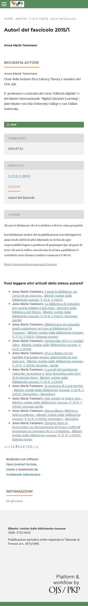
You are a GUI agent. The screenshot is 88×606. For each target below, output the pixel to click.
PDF (13, 124)
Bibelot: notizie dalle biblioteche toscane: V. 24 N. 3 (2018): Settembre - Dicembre (46, 417)
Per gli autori (14, 501)
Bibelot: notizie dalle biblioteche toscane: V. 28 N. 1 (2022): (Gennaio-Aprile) (45, 316)
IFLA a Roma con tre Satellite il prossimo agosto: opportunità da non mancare (44, 357)
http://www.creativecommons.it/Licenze (30, 264)
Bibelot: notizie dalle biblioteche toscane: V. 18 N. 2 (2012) (42, 298)
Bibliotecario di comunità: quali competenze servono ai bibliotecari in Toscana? (46, 328)
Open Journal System (21, 464)
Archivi (21, 18)
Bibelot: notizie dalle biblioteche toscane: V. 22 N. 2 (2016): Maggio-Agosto (47, 435)
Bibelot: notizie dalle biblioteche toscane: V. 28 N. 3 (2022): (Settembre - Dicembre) (48, 392)
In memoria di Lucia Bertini (64, 386)
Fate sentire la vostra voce (63, 398)
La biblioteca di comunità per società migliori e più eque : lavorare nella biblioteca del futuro (46, 308)
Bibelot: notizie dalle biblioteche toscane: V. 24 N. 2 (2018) (40, 380)
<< (5, 446)
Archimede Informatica (23, 474)
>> (36, 446)
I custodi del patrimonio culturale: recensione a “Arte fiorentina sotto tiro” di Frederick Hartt (46, 373)
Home (8, 18)
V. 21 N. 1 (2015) (38, 18)
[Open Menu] (4, 4)
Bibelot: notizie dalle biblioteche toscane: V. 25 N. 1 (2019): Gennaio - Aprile (47, 363)
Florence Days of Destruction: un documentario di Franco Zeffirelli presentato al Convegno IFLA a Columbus (46, 427)
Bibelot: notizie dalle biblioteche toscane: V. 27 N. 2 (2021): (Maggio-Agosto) (48, 335)
